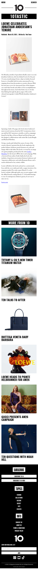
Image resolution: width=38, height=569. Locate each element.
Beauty (19, 503)
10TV (19, 506)
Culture (19, 500)
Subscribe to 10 (19, 476)
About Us (19, 525)
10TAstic (19, 509)
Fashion (19, 494)
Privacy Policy (19, 530)
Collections (19, 497)
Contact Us (19, 522)
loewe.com (4, 182)
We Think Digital (21, 566)
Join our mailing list (8, 545)
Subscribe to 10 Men (19, 480)
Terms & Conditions (19, 528)
